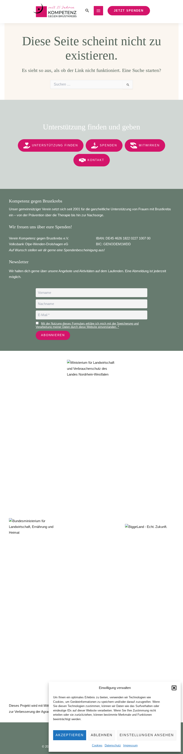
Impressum (130, 745)
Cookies (97, 745)
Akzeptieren (70, 735)
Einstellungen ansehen (147, 735)
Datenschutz (113, 745)
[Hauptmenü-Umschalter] (98, 10)
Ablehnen (101, 735)
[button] (174, 688)
